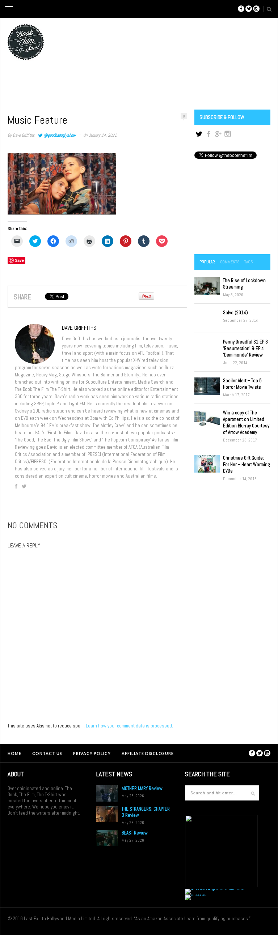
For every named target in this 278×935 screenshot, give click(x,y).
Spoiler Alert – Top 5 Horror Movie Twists (242, 383)
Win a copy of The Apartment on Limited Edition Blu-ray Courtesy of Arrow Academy (246, 422)
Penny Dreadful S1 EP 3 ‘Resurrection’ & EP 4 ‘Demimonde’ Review (245, 348)
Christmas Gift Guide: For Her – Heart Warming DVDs (246, 464)
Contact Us (47, 753)
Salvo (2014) (235, 312)
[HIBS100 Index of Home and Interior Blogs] (215, 888)
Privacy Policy (92, 753)
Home (14, 753)
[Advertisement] (232, 207)
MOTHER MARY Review (142, 788)
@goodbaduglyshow (59, 135)
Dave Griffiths (24, 135)
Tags (248, 261)
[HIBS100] (196, 894)
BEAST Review (135, 833)
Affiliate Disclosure (148, 753)
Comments (229, 261)
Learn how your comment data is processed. (129, 726)
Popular (207, 261)
